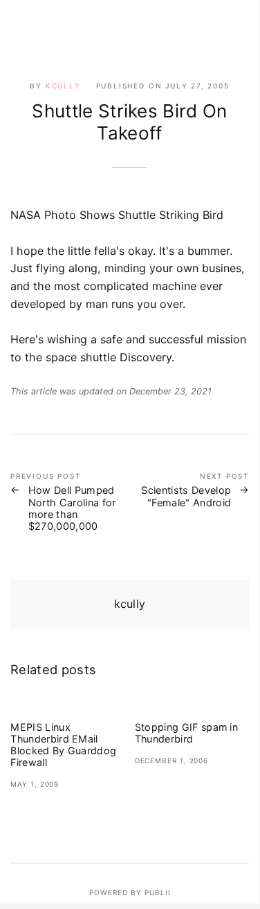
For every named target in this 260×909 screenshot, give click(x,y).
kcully (63, 86)
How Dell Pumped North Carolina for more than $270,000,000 (72, 508)
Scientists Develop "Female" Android (186, 496)
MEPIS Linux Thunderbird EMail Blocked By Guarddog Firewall (63, 745)
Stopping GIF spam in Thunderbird (186, 733)
